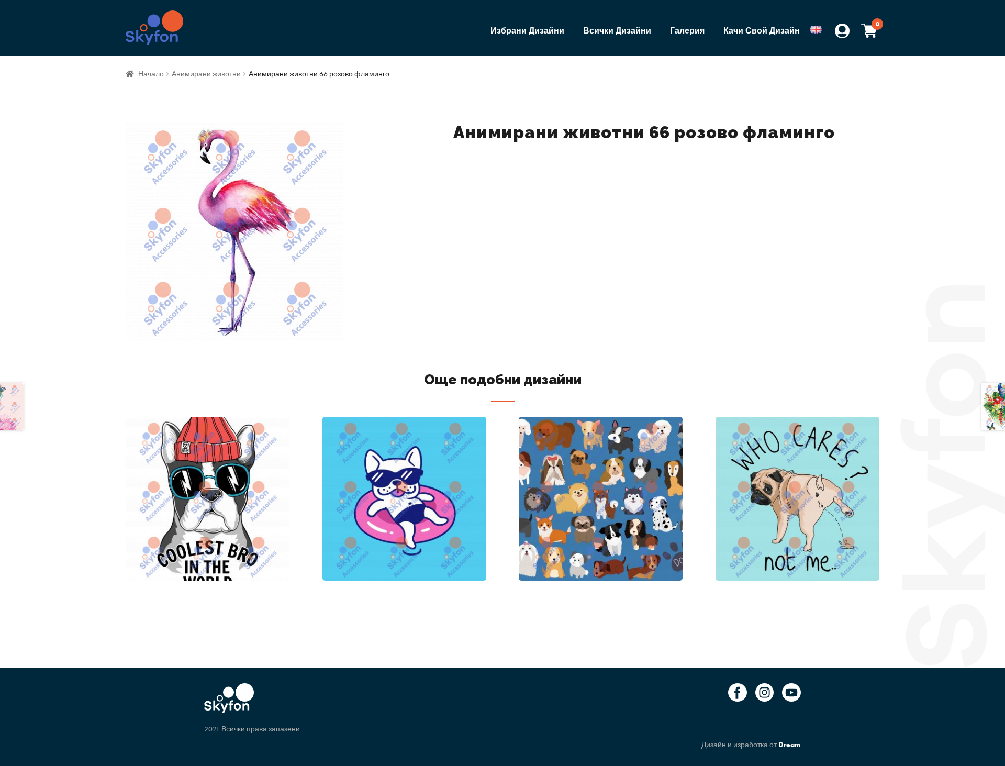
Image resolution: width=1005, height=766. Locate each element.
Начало (151, 74)
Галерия (687, 30)
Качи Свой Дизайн (761, 30)
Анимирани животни (206, 74)
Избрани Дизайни (527, 30)
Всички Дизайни (617, 30)
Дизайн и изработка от (751, 744)
